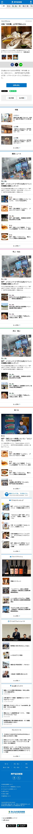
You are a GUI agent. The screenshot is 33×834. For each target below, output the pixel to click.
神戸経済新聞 (16, 2)
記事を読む (16, 85)
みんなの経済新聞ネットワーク (16, 812)
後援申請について (6, 796)
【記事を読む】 (26, 52)
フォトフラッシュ (5, 21)
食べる (8, 6)
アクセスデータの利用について (9, 789)
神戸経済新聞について (7, 784)
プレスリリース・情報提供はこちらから (11, 786)
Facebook (14, 778)
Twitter (19, 778)
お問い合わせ (5, 791)
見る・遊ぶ (14, 6)
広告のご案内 (5, 793)
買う (20, 6)
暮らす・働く (26, 6)
